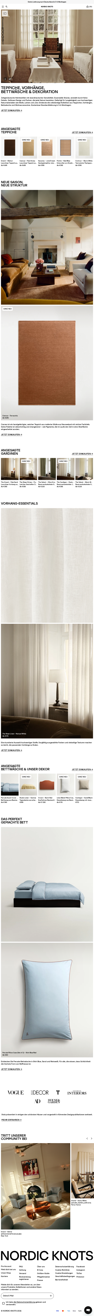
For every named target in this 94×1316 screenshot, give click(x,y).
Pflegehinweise (43, 1277)
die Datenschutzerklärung (24, 1302)
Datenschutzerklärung (64, 1266)
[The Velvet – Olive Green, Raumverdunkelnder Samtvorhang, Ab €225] (47, 469)
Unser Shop (6, 1273)
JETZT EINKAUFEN (11, 110)
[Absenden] (50, 1295)
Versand (22, 1273)
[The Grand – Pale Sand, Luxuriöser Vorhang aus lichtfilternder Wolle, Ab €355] (10, 469)
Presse (40, 1280)
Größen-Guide (43, 1273)
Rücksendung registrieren (25, 1278)
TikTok (79, 1273)
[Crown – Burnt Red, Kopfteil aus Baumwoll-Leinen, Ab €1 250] (47, 785)
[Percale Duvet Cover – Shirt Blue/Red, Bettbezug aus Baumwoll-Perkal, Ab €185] (10, 785)
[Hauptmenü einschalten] (3, 7)
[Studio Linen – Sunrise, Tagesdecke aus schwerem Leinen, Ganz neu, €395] (28, 785)
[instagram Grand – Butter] (35, 1186)
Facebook (80, 1266)
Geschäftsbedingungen (65, 1276)
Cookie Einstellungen (64, 1273)
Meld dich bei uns (8, 1269)
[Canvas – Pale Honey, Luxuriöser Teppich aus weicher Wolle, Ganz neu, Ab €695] (28, 148)
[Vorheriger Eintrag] (87, 1138)
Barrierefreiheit (61, 1280)
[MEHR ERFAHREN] (47, 1096)
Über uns (41, 1266)
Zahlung (22, 1270)
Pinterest (80, 1277)
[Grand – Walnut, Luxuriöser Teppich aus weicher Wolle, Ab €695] (10, 148)
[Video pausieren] (4, 79)
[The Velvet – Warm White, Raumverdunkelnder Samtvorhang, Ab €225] (84, 469)
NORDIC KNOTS (47, 7)
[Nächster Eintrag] (91, 1138)
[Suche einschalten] (6, 7)
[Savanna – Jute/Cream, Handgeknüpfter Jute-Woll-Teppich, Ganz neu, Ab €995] (47, 148)
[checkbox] (3, 1303)
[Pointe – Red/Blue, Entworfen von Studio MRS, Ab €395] (65, 148)
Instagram (80, 1270)
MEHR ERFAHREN (11, 1120)
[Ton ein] (10, 79)
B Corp (40, 1270)
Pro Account (6, 1266)
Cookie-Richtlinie (62, 1270)
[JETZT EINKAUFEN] (47, 46)
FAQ (21, 1266)
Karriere (4, 1276)
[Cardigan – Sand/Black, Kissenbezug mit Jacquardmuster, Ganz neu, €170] (84, 785)
